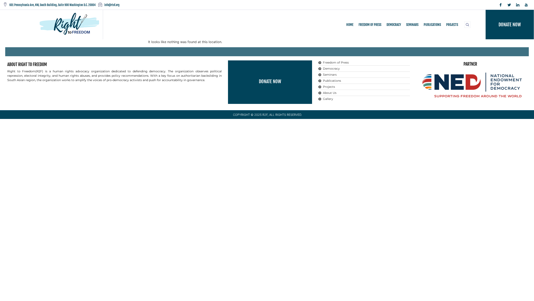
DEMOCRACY (394, 25)
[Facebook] (500, 5)
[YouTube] (526, 5)
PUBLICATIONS (432, 25)
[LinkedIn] (518, 5)
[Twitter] (509, 5)
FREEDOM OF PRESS (370, 25)
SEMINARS (412, 25)
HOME (349, 25)
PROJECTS (452, 25)
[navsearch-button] (467, 25)
